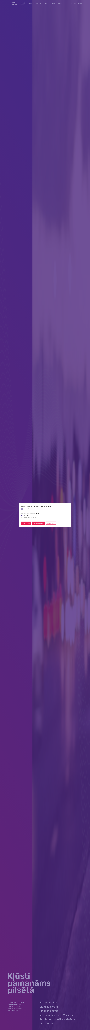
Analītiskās (26, 515)
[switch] (22, 515)
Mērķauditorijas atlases (30, 517)
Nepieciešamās (28, 509)
